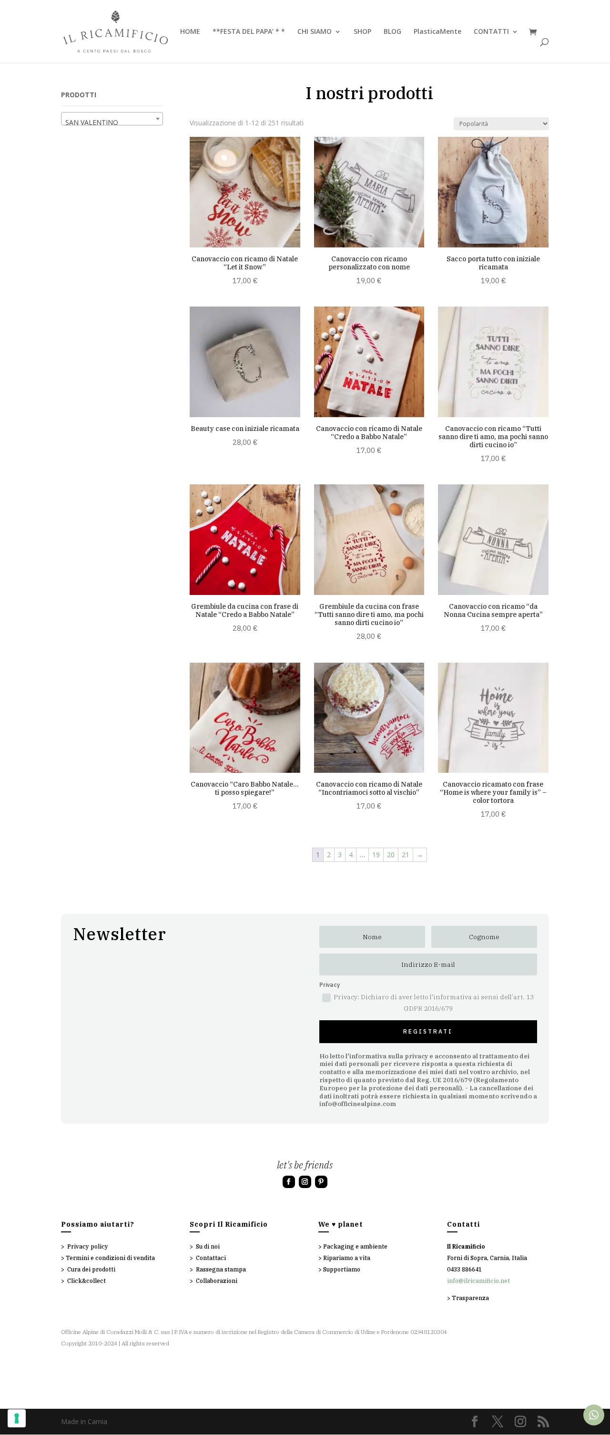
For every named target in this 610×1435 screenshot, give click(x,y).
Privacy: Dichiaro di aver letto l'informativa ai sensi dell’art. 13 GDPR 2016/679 (434, 1003)
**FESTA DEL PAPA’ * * (249, 32)
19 (376, 854)
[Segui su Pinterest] (321, 1182)
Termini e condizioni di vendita (110, 1257)
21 (405, 854)
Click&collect (86, 1280)
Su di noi (208, 1246)
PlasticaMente (437, 32)
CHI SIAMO (314, 32)
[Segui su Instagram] (305, 1182)
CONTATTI (491, 32)
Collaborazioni (216, 1280)
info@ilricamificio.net (478, 1280)
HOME (190, 32)
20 (391, 854)
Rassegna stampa (221, 1269)
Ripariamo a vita (346, 1257)
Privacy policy (87, 1246)
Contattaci (211, 1257)
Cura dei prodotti (91, 1269)
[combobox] (112, 118)
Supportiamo (341, 1269)
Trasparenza (470, 1298)
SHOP (362, 32)
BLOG (392, 32)
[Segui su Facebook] (289, 1182)
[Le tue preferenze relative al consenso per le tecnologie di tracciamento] (17, 1418)
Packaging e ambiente (355, 1246)
